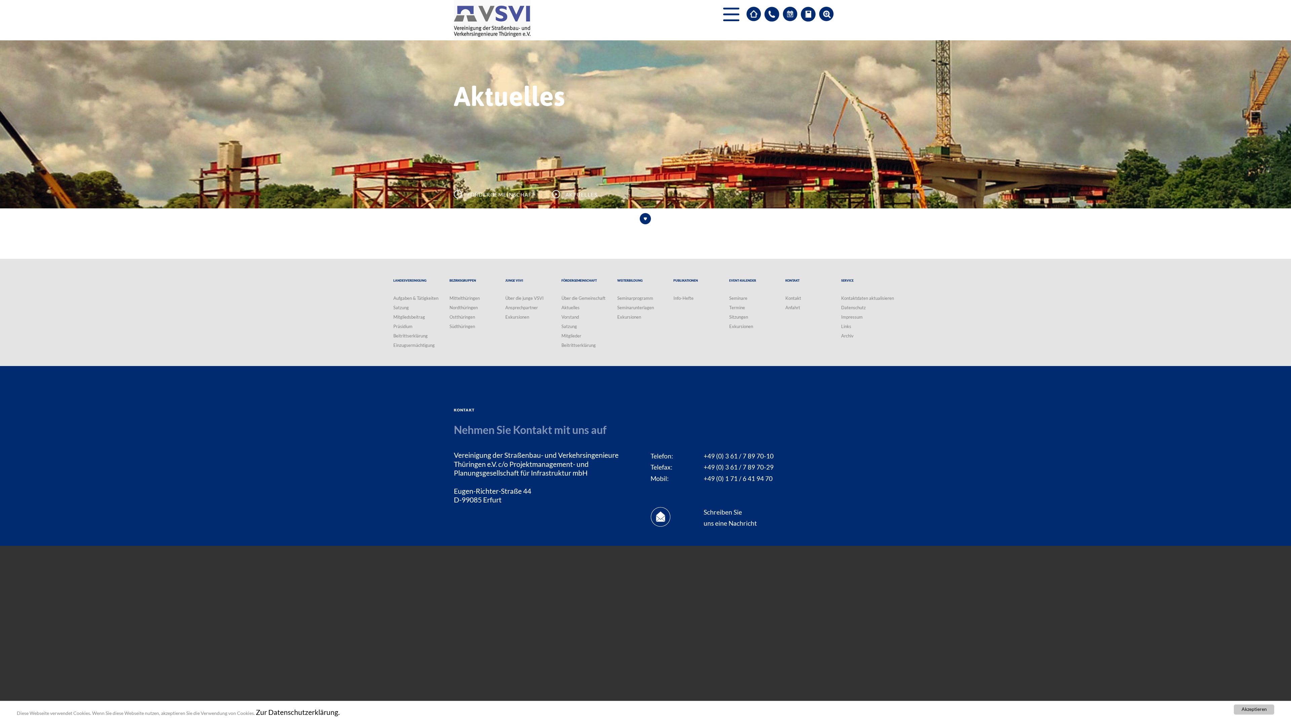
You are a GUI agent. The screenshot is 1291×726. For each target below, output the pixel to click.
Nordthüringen (463, 307)
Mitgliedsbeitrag (409, 317)
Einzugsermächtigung (414, 345)
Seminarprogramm (635, 298)
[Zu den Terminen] (790, 14)
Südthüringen (462, 326)
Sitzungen (738, 317)
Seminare (738, 298)
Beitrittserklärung (410, 335)
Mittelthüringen (464, 298)
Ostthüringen (462, 317)
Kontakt (793, 298)
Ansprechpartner (521, 307)
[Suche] (826, 14)
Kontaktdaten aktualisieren (867, 298)
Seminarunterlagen (635, 307)
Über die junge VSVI (524, 298)
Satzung (401, 307)
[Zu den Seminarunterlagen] (808, 14)
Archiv (847, 335)
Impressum (852, 317)
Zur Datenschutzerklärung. (298, 712)
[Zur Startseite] (753, 14)
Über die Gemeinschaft (583, 298)
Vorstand (570, 317)
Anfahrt (792, 307)
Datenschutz (853, 307)
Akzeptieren (1254, 709)
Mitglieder (571, 335)
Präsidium (403, 326)
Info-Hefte (683, 298)
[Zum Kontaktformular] (772, 14)
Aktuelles (570, 307)
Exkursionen (517, 317)
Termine (737, 307)
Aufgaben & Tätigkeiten (415, 298)
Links (846, 326)
